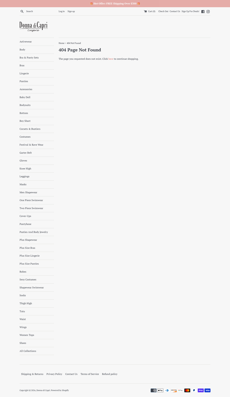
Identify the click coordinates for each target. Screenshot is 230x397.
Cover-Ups (25, 216)
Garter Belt (26, 152)
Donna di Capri (43, 390)
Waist (23, 319)
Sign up (71, 11)
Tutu (22, 311)
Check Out (163, 11)
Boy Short (25, 121)
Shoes (23, 343)
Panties (24, 81)
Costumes (25, 136)
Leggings (24, 176)
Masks (23, 184)
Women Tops (27, 335)
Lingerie (24, 73)
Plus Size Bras (27, 248)
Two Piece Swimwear (31, 208)
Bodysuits (25, 105)
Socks (23, 295)
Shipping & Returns (32, 374)
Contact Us (175, 11)
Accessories (26, 89)
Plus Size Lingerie (30, 255)
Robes (23, 271)
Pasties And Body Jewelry (34, 232)
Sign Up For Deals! (190, 11)
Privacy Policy (54, 374)
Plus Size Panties (29, 263)
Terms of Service (90, 374)
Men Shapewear (28, 192)
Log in (62, 11)
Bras (22, 65)
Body (22, 49)
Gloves (23, 160)
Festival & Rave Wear (31, 144)
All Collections (28, 351)
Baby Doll (25, 97)
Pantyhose (25, 224)
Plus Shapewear (28, 240)
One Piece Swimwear (31, 200)
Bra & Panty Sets (29, 57)
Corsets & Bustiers (30, 129)
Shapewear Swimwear (32, 287)
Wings (23, 327)
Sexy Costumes (28, 279)
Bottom (24, 113)
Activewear (26, 41)
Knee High (25, 168)
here (110, 58)
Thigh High (26, 303)
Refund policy (109, 374)
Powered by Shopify (60, 390)
